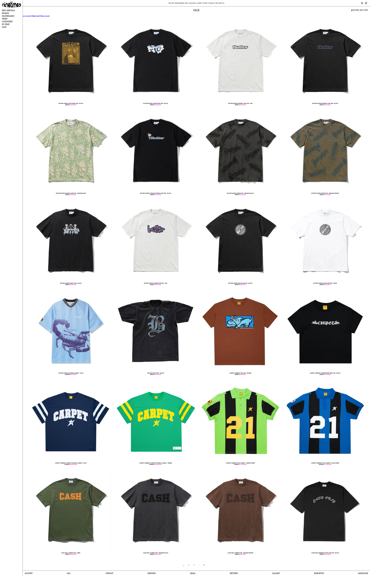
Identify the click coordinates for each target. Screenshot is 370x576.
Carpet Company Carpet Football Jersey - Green (155, 463)
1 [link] (183, 565)
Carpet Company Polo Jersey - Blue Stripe (325, 463)
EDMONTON (319, 573)
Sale (4, 27)
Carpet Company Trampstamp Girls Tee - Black (325, 373)
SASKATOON (363, 573)
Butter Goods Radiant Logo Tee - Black (325, 103)
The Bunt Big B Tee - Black (155, 373)
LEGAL (193, 573)
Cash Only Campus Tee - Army (70, 552)
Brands (5, 13)
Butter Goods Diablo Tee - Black (71, 283)
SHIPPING (152, 573)
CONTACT (109, 573)
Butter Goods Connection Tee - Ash (155, 283)
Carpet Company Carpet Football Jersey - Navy (71, 463)
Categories (7, 21)
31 (204, 565)
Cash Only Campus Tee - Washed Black (155, 552)
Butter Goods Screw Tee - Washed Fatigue (325, 193)
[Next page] (209, 565)
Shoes (5, 19)
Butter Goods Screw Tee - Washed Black (240, 193)
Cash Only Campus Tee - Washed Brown (240, 552)
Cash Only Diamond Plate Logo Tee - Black (325, 552)
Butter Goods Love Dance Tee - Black (70, 103)
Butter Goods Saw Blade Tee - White (325, 283)
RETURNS (234, 573)
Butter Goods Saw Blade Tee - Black (240, 283)
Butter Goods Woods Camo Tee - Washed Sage (71, 193)
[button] (12, 13)
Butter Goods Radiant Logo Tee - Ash (240, 103)
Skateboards (8, 16)
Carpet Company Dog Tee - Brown (240, 373)
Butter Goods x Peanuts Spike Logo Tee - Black (155, 193)
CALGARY (276, 573)
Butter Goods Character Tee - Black (155, 103)
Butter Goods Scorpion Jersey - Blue (70, 373)
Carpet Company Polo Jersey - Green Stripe (240, 463)
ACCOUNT (29, 573)
